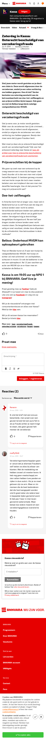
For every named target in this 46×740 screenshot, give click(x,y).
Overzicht (5, 27)
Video (14, 27)
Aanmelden (13, 579)
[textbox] (23, 359)
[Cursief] (10, 369)
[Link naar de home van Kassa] (5, 12)
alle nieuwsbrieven (21, 587)
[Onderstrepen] (14, 369)
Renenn (13, 407)
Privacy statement (12, 595)
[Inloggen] (38, 3)
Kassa (13, 11)
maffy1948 (14, 453)
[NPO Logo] (42, 3)
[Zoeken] (30, 3)
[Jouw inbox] (34, 3)
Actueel (22, 27)
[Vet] (6, 369)
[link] (13, 324)
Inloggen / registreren (30, 378)
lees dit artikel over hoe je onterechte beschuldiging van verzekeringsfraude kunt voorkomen (21, 153)
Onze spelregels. (9, 347)
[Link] (18, 369)
